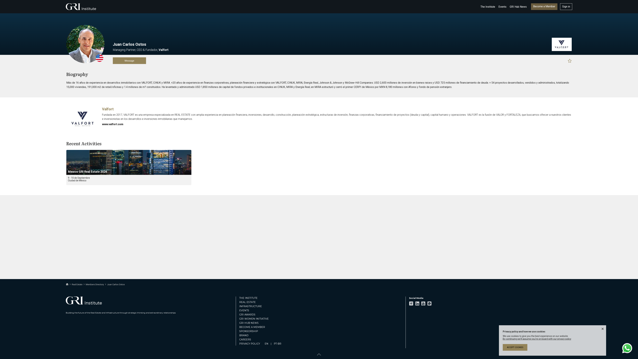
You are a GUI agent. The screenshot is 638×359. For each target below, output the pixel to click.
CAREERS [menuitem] (245, 339)
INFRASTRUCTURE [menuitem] (250, 306)
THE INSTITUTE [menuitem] (248, 298)
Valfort (108, 109)
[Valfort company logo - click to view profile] (83, 128)
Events (502, 6)
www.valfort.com (112, 124)
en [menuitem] (266, 343)
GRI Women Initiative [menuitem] (254, 318)
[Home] (67, 284)
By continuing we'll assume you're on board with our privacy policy (537, 339)
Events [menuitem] (244, 310)
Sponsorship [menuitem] (248, 331)
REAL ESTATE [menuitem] (247, 302)
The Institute (487, 6)
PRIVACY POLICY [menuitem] (249, 343)
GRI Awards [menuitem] (247, 314)
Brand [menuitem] (244, 335)
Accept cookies (515, 347)
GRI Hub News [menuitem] (249, 322)
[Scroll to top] (319, 353)
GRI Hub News (518, 6)
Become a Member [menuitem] (252, 327)
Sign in (566, 6)
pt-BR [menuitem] (277, 343)
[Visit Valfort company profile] (562, 50)
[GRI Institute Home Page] (81, 6)
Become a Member (544, 6)
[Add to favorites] (570, 61)
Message (129, 60)
